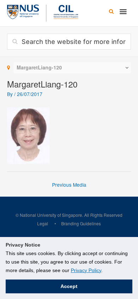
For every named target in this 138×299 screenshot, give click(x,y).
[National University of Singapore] (23, 11)
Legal (42, 223)
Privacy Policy (86, 270)
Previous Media (69, 184)
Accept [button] (69, 286)
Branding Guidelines (81, 223)
